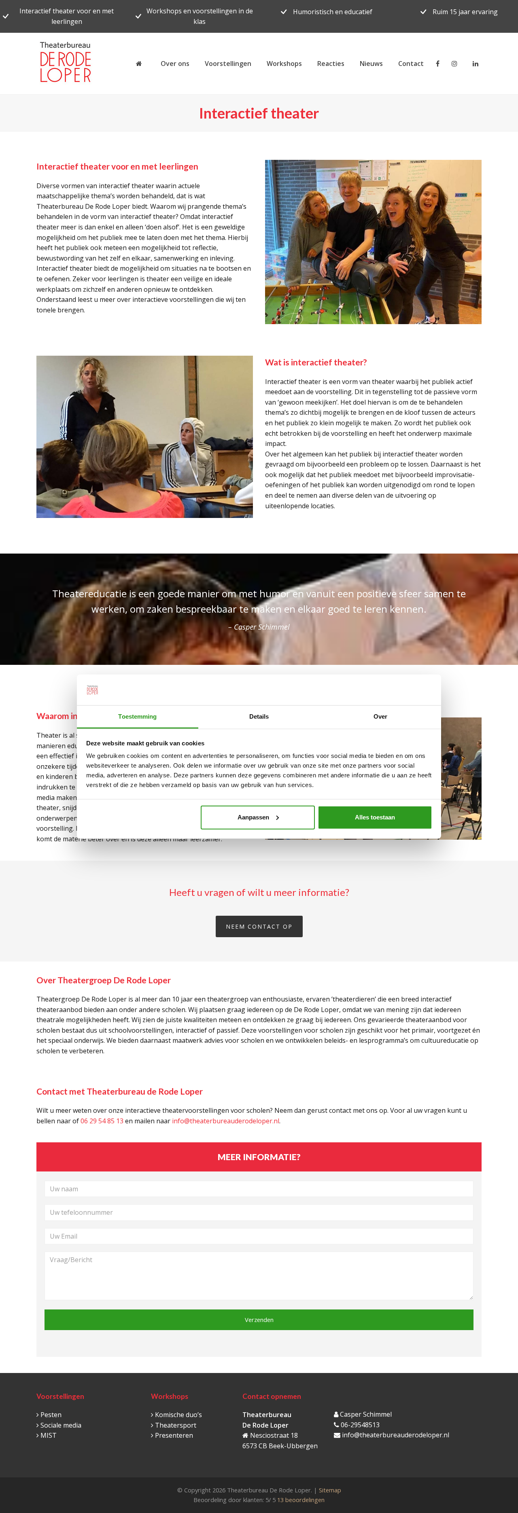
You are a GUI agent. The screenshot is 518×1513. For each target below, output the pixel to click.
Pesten (51, 1414)
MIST (48, 1435)
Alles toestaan (375, 817)
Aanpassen (253, 817)
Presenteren (174, 1435)
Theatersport (175, 1425)
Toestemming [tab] (137, 716)
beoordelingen (300, 1500)
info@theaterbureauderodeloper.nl (225, 1120)
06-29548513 (360, 1424)
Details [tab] (259, 716)
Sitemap (330, 1490)
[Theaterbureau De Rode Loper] (140, 63)
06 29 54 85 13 (102, 1120)
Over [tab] (380, 716)
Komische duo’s (178, 1414)
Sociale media (60, 1425)
